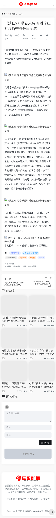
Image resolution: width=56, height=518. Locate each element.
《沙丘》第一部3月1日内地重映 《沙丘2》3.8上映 (41, 319)
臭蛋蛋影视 (27, 511)
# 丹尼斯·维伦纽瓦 (30, 253)
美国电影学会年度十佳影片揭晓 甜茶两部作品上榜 (14, 352)
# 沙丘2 (23, 257)
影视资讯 (13, 14)
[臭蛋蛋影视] (28, 4)
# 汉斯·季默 (11, 257)
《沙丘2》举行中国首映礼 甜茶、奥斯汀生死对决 (42, 352)
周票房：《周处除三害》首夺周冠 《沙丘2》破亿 (13, 385)
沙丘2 (35, 49)
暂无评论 (12, 396)
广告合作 (45, 498)
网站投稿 (34, 498)
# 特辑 (32, 257)
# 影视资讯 (15, 253)
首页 (5, 14)
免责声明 (22, 498)
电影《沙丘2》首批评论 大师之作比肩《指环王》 (41, 385)
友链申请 (10, 498)
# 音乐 (41, 257)
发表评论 (45, 442)
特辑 (16, 54)
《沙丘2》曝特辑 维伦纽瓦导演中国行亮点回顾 (13, 319)
